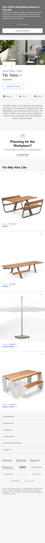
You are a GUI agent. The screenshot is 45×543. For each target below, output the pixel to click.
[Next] (12, 65)
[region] (22, 17)
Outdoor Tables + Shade (12, 71)
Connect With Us (8, 436)
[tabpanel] (22, 52)
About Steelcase (8, 416)
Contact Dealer (13, 86)
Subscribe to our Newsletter (12, 443)
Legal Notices (7, 430)
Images (8, 96)
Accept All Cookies (22, 31)
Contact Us (7, 449)
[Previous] (5, 65)
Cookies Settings (22, 24)
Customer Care (8, 423)
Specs (24, 96)
